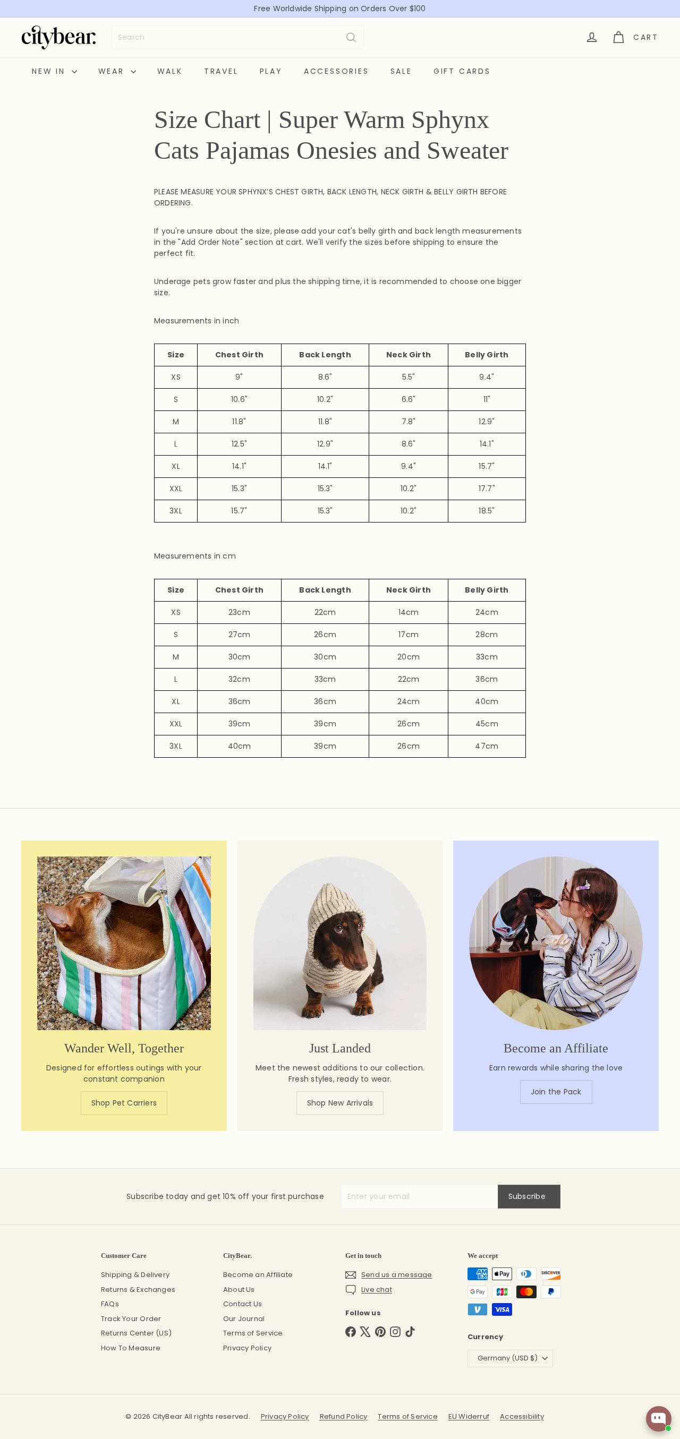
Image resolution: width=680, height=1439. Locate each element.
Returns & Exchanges (138, 1289)
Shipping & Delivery (135, 1275)
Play (271, 71)
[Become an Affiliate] (556, 943)
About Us (239, 1289)
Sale (401, 71)
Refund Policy (344, 1416)
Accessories (336, 71)
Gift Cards (462, 71)
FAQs (110, 1304)
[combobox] (238, 37)
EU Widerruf (468, 1416)
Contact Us (242, 1304)
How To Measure (130, 1348)
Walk (170, 71)
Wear (113, 71)
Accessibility (522, 1416)
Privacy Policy (247, 1348)
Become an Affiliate (258, 1275)
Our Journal (244, 1319)
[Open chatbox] (659, 1419)
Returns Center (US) (136, 1333)
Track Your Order (131, 1319)
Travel (221, 71)
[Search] (351, 37)
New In (50, 71)
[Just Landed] (340, 943)
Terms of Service (253, 1333)
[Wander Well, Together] (124, 943)
